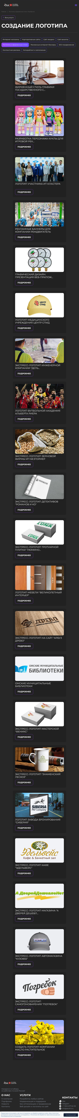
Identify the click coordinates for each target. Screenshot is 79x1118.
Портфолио (6, 1101)
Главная (3, 11)
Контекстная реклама (11, 50)
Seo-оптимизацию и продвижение (35, 1104)
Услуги (25, 1095)
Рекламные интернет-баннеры (43, 45)
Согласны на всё (71, 1115)
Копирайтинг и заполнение (34, 50)
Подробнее (24, 95)
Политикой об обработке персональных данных (45, 1114)
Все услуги (9, 18)
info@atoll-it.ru (68, 1108)
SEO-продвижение (66, 45)
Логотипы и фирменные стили (15, 45)
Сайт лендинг (48, 39)
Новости (5, 1104)
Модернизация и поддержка (33, 1101)
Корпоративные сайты (31, 39)
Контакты (5, 1106)
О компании (6, 1099)
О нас (5, 1095)
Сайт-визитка (62, 39)
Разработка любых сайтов (31, 1099)
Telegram (65, 1104)
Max (63, 1101)
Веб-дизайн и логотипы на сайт (34, 1106)
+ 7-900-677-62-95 (69, 1106)
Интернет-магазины (11, 39)
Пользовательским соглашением (11, 1116)
